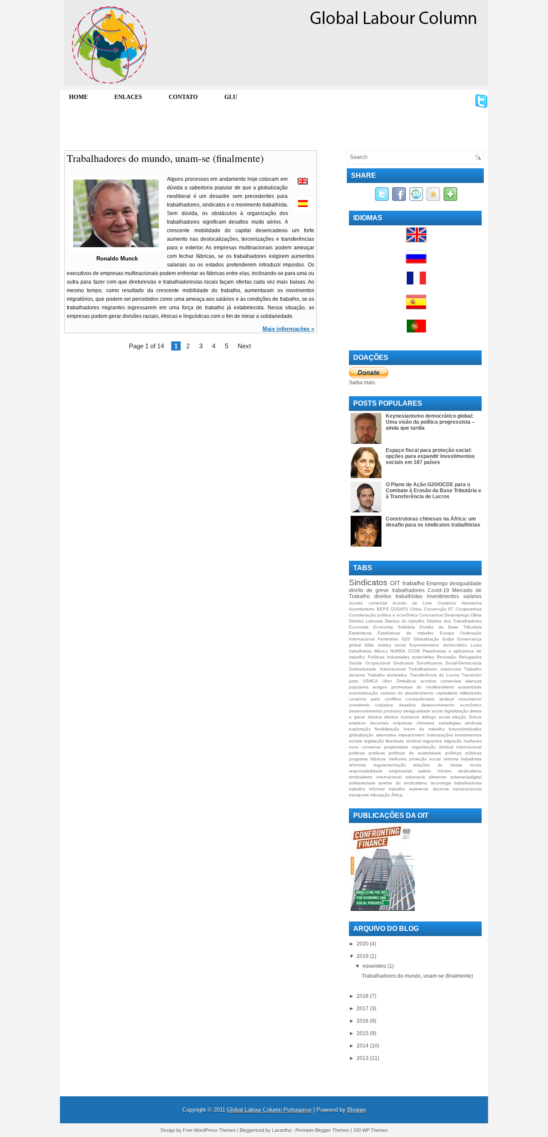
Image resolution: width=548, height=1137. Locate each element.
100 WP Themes (370, 1130)
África (396, 795)
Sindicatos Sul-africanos (417, 663)
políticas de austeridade (415, 753)
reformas (357, 765)
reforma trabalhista (463, 759)
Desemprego (457, 615)
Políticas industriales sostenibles (401, 657)
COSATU (399, 609)
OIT (395, 583)
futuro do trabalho (424, 729)
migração (453, 741)
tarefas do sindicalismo (402, 783)
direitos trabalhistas (398, 596)
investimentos (443, 596)
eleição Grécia (467, 717)
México (381, 651)
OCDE (414, 651)
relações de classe (437, 765)
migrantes (432, 741)
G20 (406, 639)
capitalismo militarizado (459, 693)
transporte (359, 795)
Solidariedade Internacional (377, 669)
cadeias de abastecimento (407, 693)
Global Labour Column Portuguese (269, 1110)
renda (476, 765)
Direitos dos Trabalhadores (454, 621)
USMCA (370, 681)
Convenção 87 (439, 609)
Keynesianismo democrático (438, 645)
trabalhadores (408, 590)
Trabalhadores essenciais (434, 669)
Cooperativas (469, 609)
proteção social (425, 759)
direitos (375, 717)
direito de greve (369, 590)
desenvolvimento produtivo (375, 711)
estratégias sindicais (460, 723)
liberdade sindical (403, 741)
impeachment (411, 735)
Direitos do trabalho (405, 621)
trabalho (413, 583)
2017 (363, 1008)
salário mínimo (435, 771)
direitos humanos (401, 717)
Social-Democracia (463, 663)
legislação (374, 741)
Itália (369, 645)
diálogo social (436, 717)
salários (472, 596)
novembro (375, 966)
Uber (387, 681)
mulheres (473, 741)
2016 (363, 1021)
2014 (363, 1046)
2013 (363, 1058)
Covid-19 (438, 590)
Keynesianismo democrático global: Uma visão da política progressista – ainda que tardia (430, 422)
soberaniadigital (466, 777)
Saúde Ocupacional (369, 663)
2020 (363, 944)
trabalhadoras (468, 783)
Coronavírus (431, 615)
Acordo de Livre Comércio (424, 603)
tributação (380, 795)
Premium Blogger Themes (322, 1130)
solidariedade (362, 783)
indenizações (440, 735)
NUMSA (397, 651)
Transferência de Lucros (434, 675)
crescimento (470, 699)
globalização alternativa (372, 735)
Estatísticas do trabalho (406, 633)
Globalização (426, 639)
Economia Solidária (394, 627)
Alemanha (472, 603)
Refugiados (470, 657)
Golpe (448, 639)
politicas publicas (367, 753)
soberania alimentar (426, 777)
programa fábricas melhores (378, 759)
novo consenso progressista (378, 747)
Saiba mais (362, 383)
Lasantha (281, 1130)
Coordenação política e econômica (383, 615)
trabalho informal (366, 789)
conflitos (393, 699)
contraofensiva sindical (429, 699)
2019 (363, 956)
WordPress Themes (215, 1130)
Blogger (356, 1110)
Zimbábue (406, 681)
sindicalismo (470, 771)
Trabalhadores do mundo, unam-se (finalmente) (165, 158)
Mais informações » (288, 329)
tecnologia (441, 783)
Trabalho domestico (387, 675)
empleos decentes (368, 723)
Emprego (437, 583)
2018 (363, 996)
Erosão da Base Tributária (451, 627)
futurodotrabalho (465, 729)
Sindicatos (368, 582)
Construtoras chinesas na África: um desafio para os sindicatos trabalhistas (433, 522)
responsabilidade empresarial (380, 771)
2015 (363, 1033)
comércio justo (364, 699)
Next (244, 346)
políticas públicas (463, 753)
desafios (407, 705)
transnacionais (467, 789)
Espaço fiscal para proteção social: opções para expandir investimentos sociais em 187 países (430, 456)
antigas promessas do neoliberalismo (413, 687)
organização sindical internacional (446, 747)
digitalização (456, 711)
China (416, 609)
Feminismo (388, 639)
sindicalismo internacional (375, 777)
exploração (360, 729)
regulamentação (390, 765)
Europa (447, 633)
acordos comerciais (440, 681)
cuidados (384, 705)
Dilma (476, 615)
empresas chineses (413, 723)
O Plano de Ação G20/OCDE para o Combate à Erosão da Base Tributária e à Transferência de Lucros (433, 491)
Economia (359, 627)
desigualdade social (423, 711)
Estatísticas (360, 633)
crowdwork (359, 705)
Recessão (446, 657)
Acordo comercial (368, 603)
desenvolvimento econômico (451, 705)
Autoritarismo (362, 609)
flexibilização (387, 729)
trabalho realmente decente (419, 789)
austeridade (470, 687)
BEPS (383, 609)
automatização (363, 693)
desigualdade (466, 583)
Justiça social (392, 645)
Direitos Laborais (366, 621)
